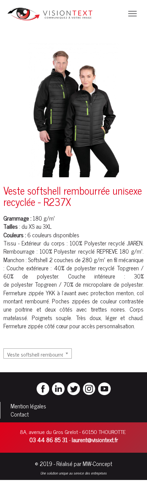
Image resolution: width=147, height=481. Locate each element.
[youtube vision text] (104, 388)
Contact (20, 414)
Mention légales (28, 406)
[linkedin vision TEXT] (58, 388)
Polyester (95, 243)
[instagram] (89, 388)
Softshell (38, 260)
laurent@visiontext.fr (95, 440)
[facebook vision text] (43, 388)
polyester (85, 268)
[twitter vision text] (73, 388)
